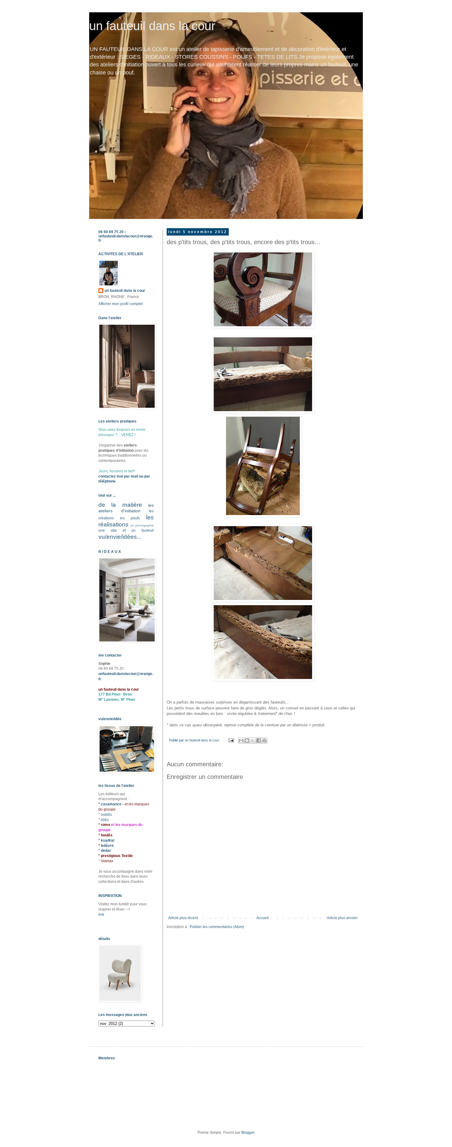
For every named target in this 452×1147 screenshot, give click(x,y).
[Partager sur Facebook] (259, 740)
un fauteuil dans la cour (152, 26)
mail (134, 476)
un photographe (142, 525)
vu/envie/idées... (119, 537)
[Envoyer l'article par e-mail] (231, 740)
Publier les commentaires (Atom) (217, 927)
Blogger (247, 1132)
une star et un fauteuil (126, 530)
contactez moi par (114, 476)
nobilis (106, 814)
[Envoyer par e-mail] (241, 740)
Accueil (262, 918)
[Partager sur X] (253, 740)
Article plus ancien (342, 918)
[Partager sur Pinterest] (264, 740)
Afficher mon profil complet (120, 304)
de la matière (120, 505)
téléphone (107, 481)
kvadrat (107, 840)
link (101, 914)
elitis (105, 820)
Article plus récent (183, 918)
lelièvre (107, 845)
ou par (144, 476)
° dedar (104, 850)
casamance (111, 804)
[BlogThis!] (247, 740)
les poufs (130, 518)
